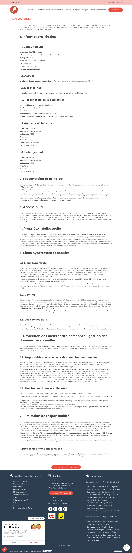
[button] (126, 547)
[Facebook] (10, 3)
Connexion (118, 551)
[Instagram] (18, 3)
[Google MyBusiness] (13, 3)
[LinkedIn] (15, 3)
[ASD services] (14, 13)
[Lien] (52, 516)
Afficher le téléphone (117, 2)
